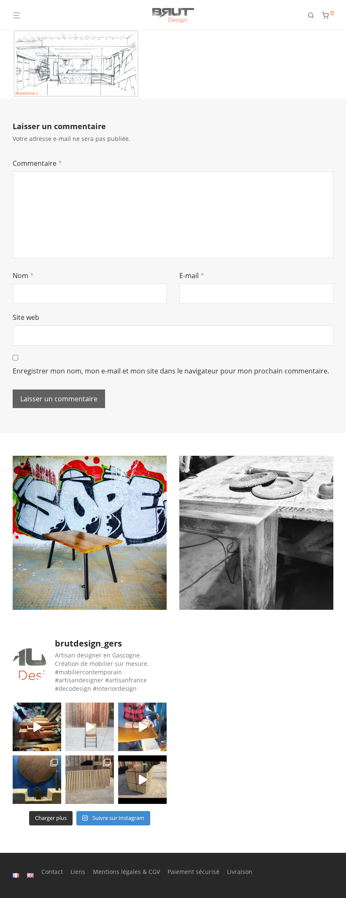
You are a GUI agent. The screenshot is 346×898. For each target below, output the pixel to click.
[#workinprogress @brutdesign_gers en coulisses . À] (142, 727)
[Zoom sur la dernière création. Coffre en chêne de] (89, 779)
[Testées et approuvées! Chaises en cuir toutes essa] (89, 727)
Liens (77, 872)
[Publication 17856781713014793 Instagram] (37, 727)
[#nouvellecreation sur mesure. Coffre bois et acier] (142, 779)
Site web (26, 317)
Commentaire (37, 163)
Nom (23, 275)
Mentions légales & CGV (126, 872)
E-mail (191, 275)
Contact (52, 872)
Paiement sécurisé (193, 872)
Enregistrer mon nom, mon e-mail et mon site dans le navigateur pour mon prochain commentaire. (171, 371)
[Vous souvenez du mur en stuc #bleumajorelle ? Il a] (37, 779)
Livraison (239, 872)
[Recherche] (314, 15)
